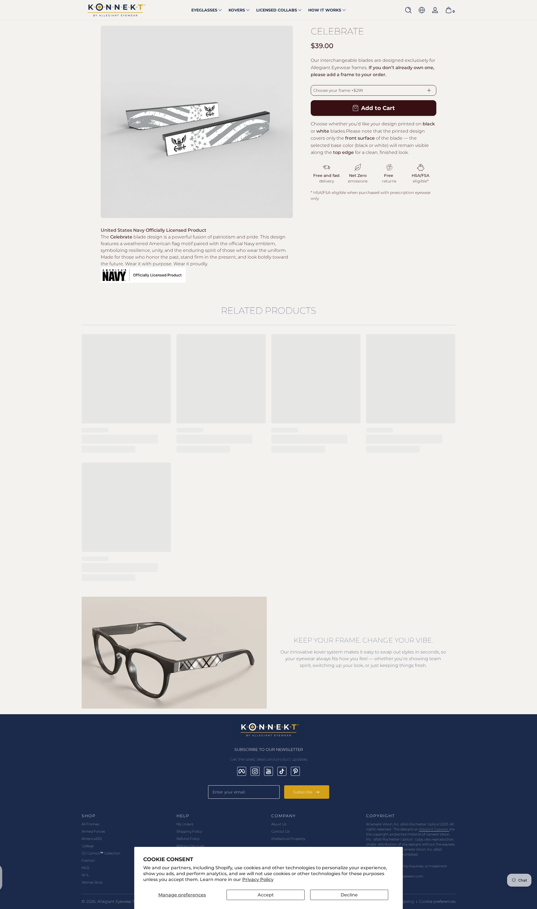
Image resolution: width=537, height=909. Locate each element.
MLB (85, 868)
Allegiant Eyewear (434, 829)
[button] (408, 10)
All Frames (90, 824)
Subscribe (302, 792)
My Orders (185, 824)
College (88, 846)
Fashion (88, 860)
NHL (85, 875)
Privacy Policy (258, 879)
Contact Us (280, 831)
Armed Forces (93, 831)
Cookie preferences (437, 901)
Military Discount (190, 846)
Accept (266, 895)
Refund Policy (187, 839)
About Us (279, 824)
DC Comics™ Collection (101, 853)
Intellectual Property (288, 839)
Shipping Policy (189, 831)
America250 (92, 839)
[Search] (408, 10)
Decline (349, 895)
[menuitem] (126, 824)
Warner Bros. (92, 882)
